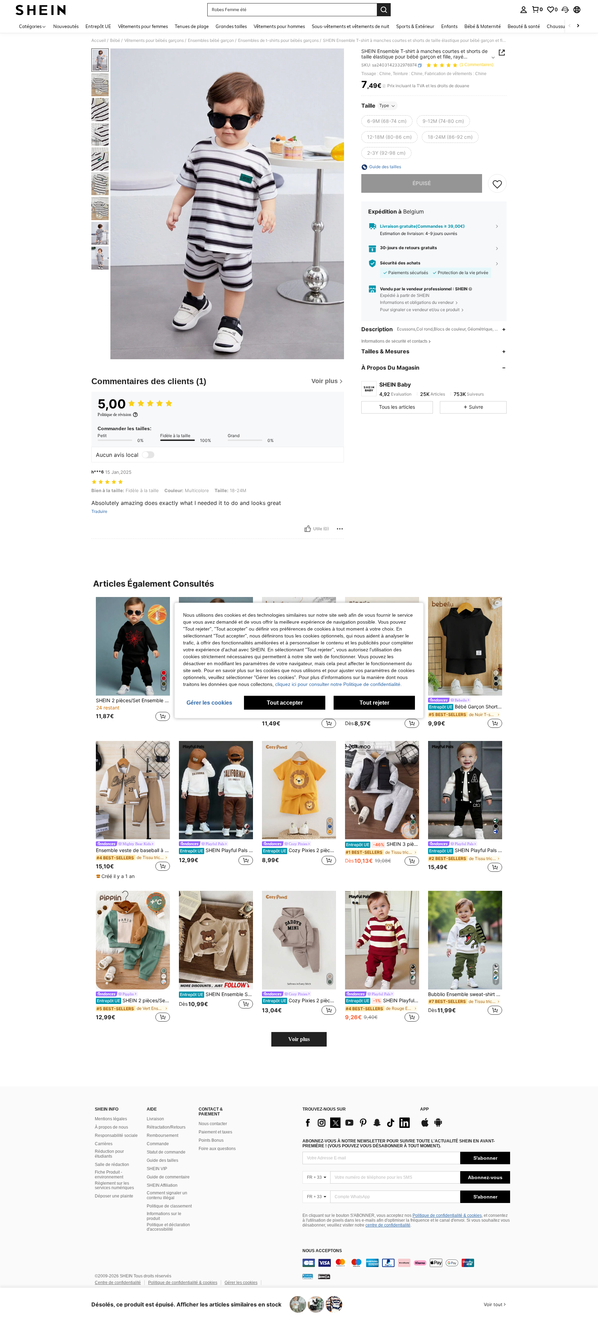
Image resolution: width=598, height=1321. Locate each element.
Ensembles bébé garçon (211, 40)
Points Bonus (211, 1140)
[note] (116, 876)
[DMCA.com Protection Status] (324, 1276)
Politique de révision (114, 414)
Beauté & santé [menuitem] (524, 26)
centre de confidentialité (387, 1225)
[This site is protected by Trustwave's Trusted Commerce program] (307, 1276)
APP (424, 1109)
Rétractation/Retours (166, 1127)
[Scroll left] (569, 26)
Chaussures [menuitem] (559, 26)
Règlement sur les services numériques (114, 1186)
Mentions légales (111, 1118)
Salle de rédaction (112, 1164)
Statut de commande (166, 1152)
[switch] (148, 454)
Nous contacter (213, 1123)
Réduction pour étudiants (109, 1154)
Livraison (155, 1118)
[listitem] (133, 663)
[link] (537, 9)
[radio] (387, 121)
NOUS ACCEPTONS (322, 1251)
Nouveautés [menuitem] (66, 26)
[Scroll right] (578, 26)
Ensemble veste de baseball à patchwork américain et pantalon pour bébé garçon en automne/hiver (133, 850)
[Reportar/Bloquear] (340, 529)
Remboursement (162, 1135)
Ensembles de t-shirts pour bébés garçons (278, 40)
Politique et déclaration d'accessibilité (168, 1227)
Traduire (99, 511)
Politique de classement (169, 1206)
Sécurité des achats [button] (400, 263)
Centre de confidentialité (118, 1282)
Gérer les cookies (241, 1282)
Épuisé (422, 183)
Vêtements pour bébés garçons (154, 40)
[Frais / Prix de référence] (384, 86)
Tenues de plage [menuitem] (192, 26)
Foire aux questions (217, 1148)
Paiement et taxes (215, 1132)
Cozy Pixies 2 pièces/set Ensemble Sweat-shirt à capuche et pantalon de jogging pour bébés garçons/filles (299, 1000)
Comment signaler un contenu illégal (167, 1195)
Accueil (98, 40)
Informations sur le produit (164, 1216)
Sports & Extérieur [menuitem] (415, 26)
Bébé (115, 40)
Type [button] (384, 105)
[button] (565, 10)
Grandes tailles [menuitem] (231, 26)
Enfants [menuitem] (449, 26)
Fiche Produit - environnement (109, 1174)
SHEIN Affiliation (162, 1185)
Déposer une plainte (114, 1196)
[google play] (438, 1125)
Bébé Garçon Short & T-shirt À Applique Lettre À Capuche (465, 706)
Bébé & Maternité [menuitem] (482, 26)
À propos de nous (111, 1127)
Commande (158, 1143)
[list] (357, 1123)
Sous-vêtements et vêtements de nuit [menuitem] (350, 26)
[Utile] (307, 529)
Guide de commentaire (168, 1177)
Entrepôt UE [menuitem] (98, 26)
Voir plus (299, 1039)
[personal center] (523, 10)
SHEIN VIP (157, 1168)
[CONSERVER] (497, 183)
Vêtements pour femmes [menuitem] (143, 26)
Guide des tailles (162, 1160)
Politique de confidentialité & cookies (447, 1215)
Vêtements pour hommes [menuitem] (279, 26)
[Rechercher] (384, 9)
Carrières (103, 1143)
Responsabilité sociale (116, 1135)
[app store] (425, 1125)
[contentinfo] (406, 1263)
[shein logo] (41, 9)
